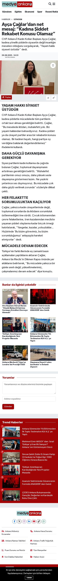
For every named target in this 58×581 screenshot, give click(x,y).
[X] (19, 521)
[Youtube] (34, 521)
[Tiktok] (39, 521)
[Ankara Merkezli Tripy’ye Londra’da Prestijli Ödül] (15, 353)
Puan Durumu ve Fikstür (15, 550)
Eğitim (18, 12)
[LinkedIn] (29, 521)
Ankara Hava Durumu (43, 531)
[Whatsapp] (43, 521)
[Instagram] (24, 521)
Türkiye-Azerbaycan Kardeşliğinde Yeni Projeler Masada (12, 336)
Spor (39, 12)
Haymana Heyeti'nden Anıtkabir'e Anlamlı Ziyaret (41, 364)
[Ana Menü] (54, 4)
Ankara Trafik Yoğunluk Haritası (41, 542)
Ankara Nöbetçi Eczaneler (10, 532)
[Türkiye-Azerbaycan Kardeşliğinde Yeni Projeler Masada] (15, 325)
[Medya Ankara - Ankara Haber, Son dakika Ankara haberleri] (17, 4)
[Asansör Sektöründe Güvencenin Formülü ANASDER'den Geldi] (43, 296)
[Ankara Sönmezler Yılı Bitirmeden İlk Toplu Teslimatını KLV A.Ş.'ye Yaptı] (43, 325)
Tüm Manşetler (40, 550)
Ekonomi (29, 12)
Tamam (29, 577)
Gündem (6, 12)
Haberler (6, 19)
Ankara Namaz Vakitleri (15, 541)
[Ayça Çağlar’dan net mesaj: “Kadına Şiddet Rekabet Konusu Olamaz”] (29, 77)
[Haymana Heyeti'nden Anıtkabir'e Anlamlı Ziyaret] (43, 353)
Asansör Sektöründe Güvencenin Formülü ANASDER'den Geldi (40, 308)
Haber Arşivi (39, 557)
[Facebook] (14, 521)
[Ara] (50, 4)
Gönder (8, 406)
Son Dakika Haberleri (14, 557)
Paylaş (8, 97)
